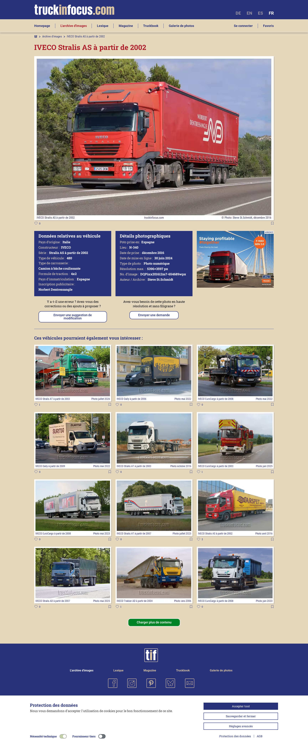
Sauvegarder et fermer (241, 716)
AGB (259, 736)
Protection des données (235, 736)
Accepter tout (241, 706)
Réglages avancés (241, 726)
